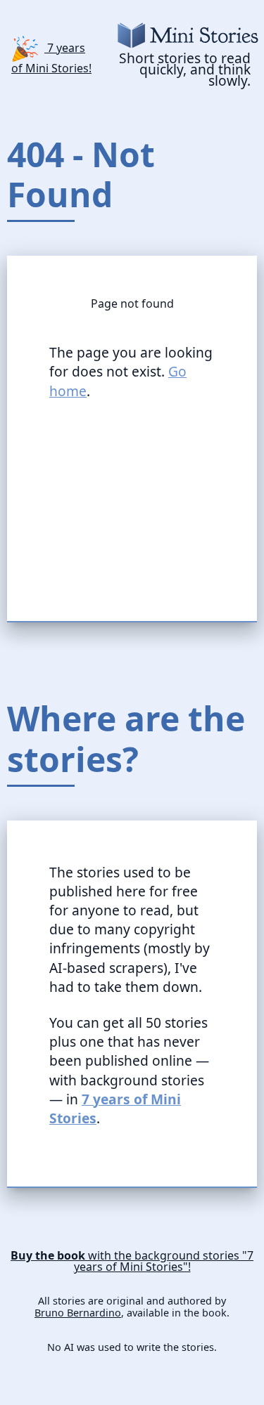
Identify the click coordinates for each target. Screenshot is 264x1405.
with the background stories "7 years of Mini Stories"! (132, 1261)
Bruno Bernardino (77, 1313)
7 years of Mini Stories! (51, 57)
